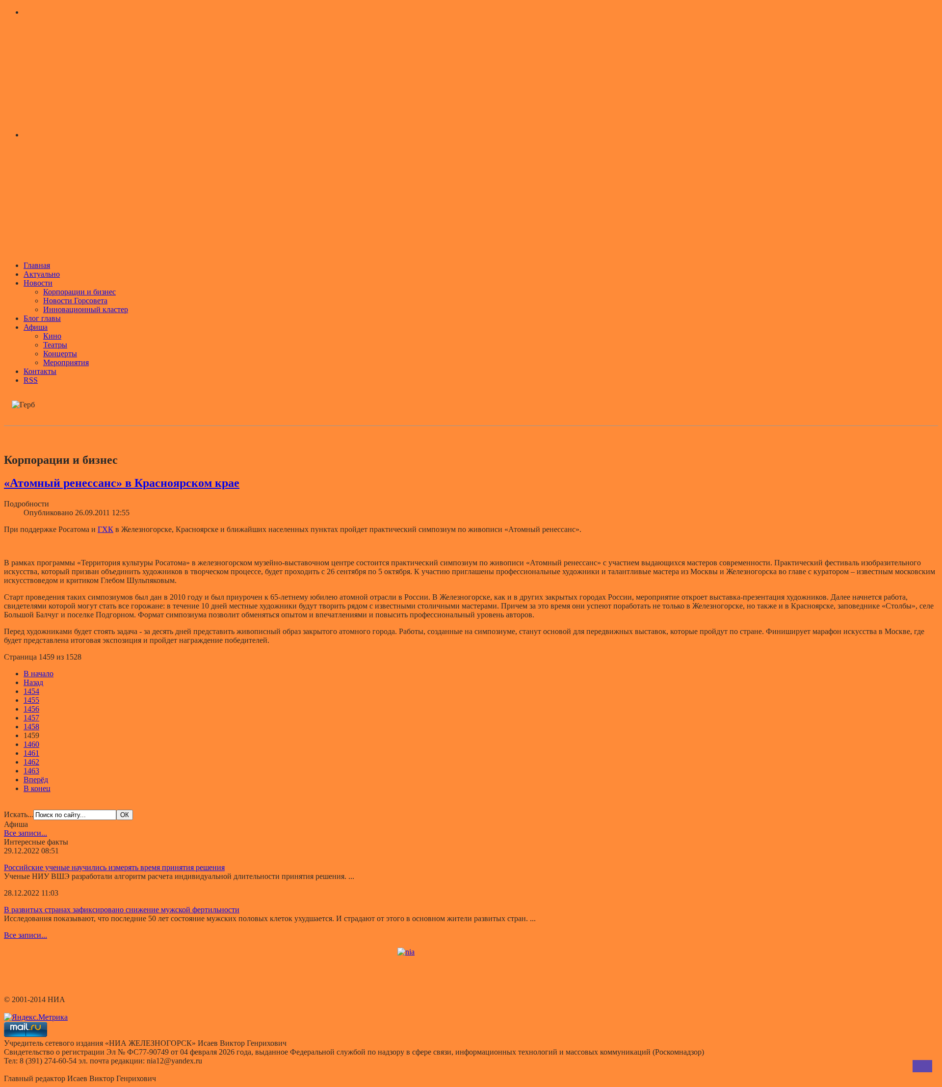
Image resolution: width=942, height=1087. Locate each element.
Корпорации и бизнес (79, 292)
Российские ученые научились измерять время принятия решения (114, 867)
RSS (31, 380)
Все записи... (25, 833)
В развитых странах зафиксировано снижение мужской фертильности (121, 909)
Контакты (40, 371)
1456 (31, 709)
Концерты (60, 353)
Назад (33, 682)
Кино (52, 336)
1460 (31, 744)
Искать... (18, 814)
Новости (38, 283)
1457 (31, 718)
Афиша (36, 327)
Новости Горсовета (75, 300)
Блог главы (42, 318)
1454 (31, 691)
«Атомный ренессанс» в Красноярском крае (121, 483)
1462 (31, 762)
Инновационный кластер (85, 309)
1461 (31, 753)
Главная (37, 265)
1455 (31, 700)
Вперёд (36, 779)
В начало (38, 673)
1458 (31, 726)
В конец (37, 788)
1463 (31, 771)
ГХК (105, 529)
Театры (55, 345)
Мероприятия (66, 362)
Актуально (42, 274)
